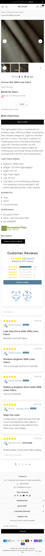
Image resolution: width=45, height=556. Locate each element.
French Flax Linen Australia (14, 12)
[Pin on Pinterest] (25, 76)
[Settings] (37, 7)
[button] (41, 7)
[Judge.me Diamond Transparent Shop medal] (27, 295)
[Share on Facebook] (19, 76)
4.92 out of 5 (28, 258)
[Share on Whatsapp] (28, 76)
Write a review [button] (22, 282)
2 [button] (19, 464)
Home (3, 12)
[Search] (7, 6)
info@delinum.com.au (24, 487)
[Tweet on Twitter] (22, 76)
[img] (9, 321)
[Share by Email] (31, 76)
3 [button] (22, 464)
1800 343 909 (24, 484)
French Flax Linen (7, 87)
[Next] (40, 41)
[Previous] (5, 41)
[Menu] (3, 6)
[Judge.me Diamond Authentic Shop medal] (16, 295)
